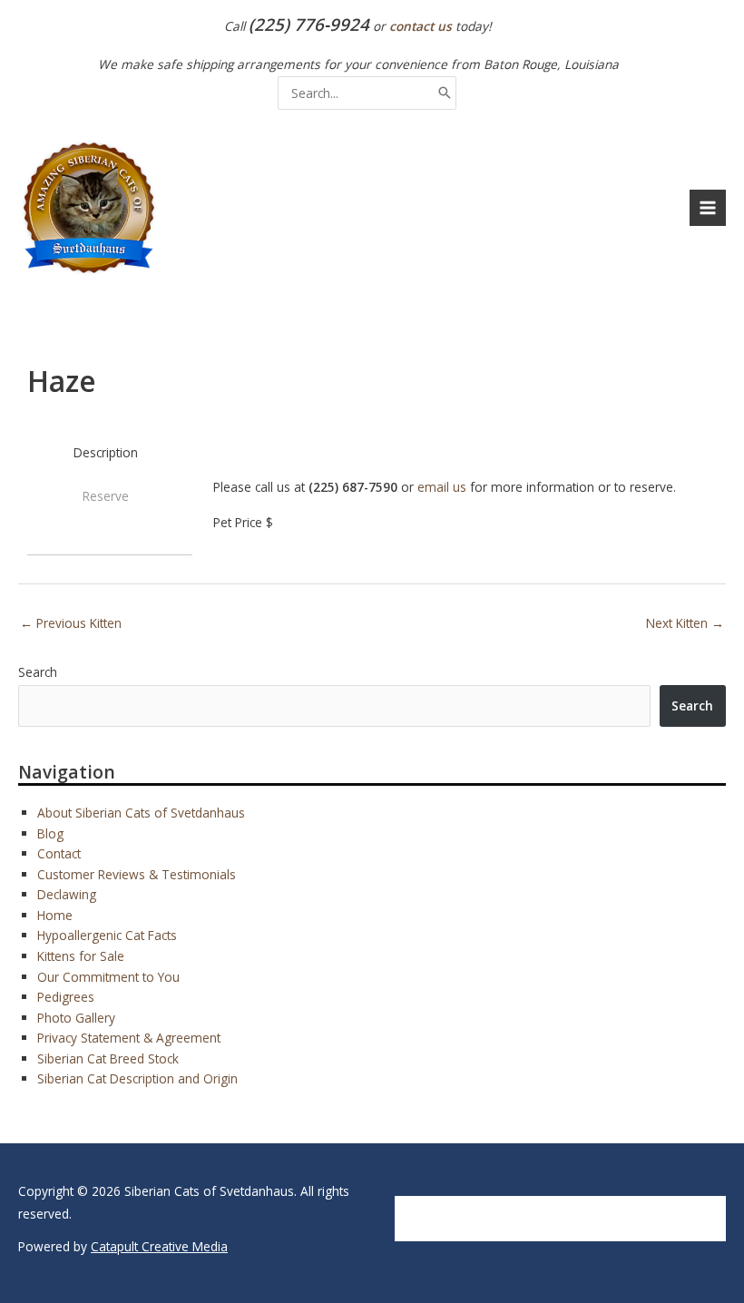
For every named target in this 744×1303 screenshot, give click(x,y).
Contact (59, 853)
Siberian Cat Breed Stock (108, 1058)
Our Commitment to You (108, 976)
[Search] (444, 93)
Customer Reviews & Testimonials (136, 874)
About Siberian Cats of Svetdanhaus (141, 812)
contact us (420, 25)
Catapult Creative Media (159, 1246)
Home (55, 915)
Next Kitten (685, 623)
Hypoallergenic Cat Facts (107, 935)
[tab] (106, 452)
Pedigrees (65, 996)
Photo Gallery (76, 1017)
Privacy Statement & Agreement (128, 1037)
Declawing (66, 894)
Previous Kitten (71, 623)
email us (441, 486)
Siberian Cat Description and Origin (137, 1078)
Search (37, 672)
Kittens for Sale (80, 956)
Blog (50, 833)
